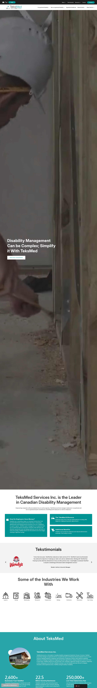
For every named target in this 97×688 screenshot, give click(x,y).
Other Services (90, 7)
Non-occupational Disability (57, 7)
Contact (91, 2)
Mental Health (81, 7)
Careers (84, 2)
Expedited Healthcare (71, 7)
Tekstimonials (70, 2)
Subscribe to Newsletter (10, 685)
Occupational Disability (43, 7)
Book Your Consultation (16, 257)
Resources (77, 2)
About (63, 2)
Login (12, 2)
